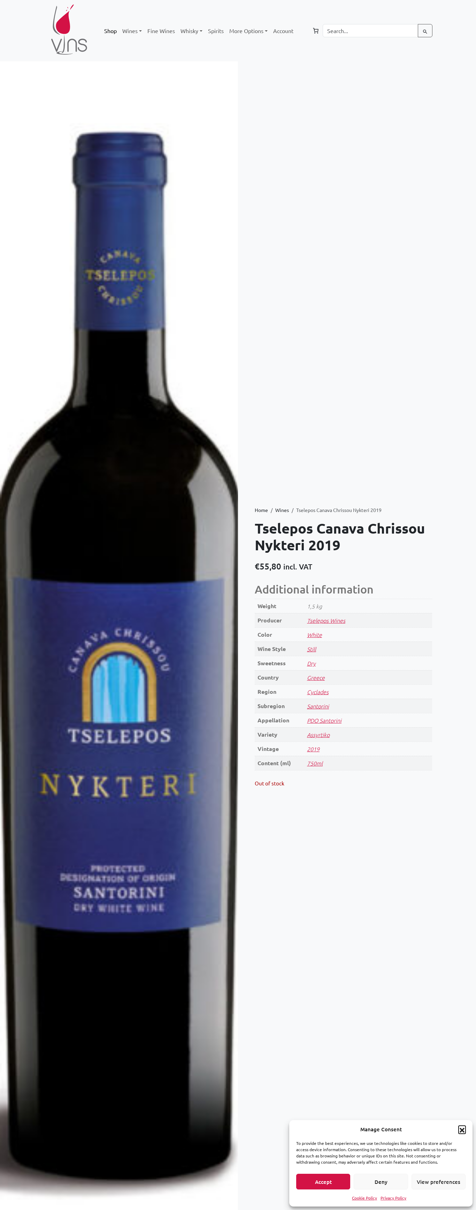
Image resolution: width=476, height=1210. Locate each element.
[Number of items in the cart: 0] (316, 31)
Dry (311, 663)
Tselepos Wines (326, 620)
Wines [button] (130, 30)
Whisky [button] (189, 30)
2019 (313, 749)
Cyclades (318, 692)
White (314, 634)
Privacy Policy (393, 1198)
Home (261, 510)
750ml (315, 763)
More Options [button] (246, 30)
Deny (381, 1181)
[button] (462, 1129)
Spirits (216, 30)
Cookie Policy (364, 1198)
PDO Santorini (324, 720)
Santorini (318, 706)
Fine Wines (161, 30)
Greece (316, 677)
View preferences (438, 1181)
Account (283, 30)
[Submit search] (425, 30)
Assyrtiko (318, 734)
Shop (110, 30)
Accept (323, 1181)
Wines (282, 510)
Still (311, 649)
